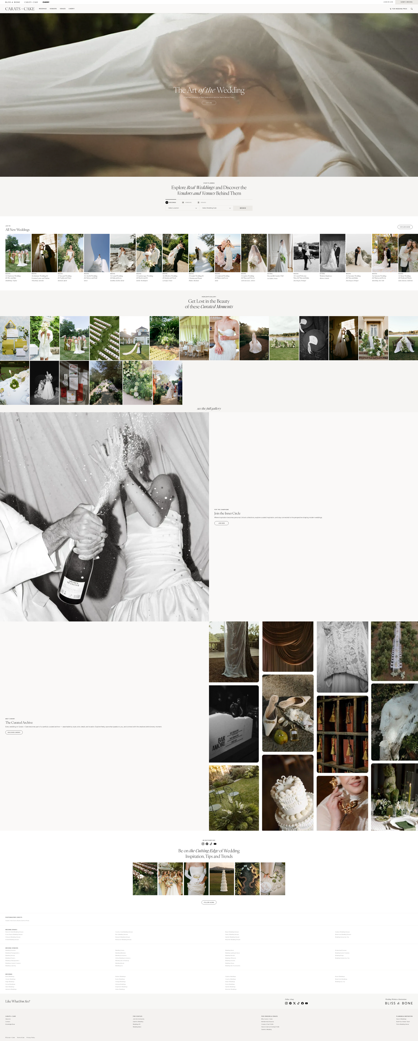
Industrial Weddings (11, 989)
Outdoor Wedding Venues (342, 932)
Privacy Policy (31, 1037)
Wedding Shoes (229, 963)
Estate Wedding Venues (12, 939)
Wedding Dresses (230, 960)
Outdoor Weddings (230, 976)
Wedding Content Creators (13, 963)
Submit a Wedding (138, 1021)
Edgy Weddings (9, 981)
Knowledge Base (10, 1024)
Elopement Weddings (121, 986)
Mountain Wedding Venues (232, 939)
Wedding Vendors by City (342, 958)
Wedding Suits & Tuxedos (342, 953)
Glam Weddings (9, 986)
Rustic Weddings (120, 979)
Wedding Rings (339, 955)
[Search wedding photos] (46, 2)
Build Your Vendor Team (403, 1021)
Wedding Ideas (137, 1026)
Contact (7, 1021)
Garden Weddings (230, 986)
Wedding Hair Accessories (232, 965)
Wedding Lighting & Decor (232, 953)
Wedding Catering (10, 965)
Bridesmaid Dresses (340, 950)
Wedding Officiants (230, 958)
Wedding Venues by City (342, 937)
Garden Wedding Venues (232, 937)
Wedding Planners (10, 950)
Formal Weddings (10, 984)
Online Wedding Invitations (122, 958)
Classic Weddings (10, 979)
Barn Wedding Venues (121, 934)
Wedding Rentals (230, 955)
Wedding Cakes (119, 950)
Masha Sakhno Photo (23, 920)
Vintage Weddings (120, 981)
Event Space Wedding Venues (14, 934)
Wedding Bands (119, 963)
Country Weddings (230, 979)
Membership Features (267, 1021)
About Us (8, 1019)
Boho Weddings (9, 976)
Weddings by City (340, 981)
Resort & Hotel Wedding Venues (14, 932)
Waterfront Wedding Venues (343, 934)
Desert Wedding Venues (232, 934)
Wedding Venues (10, 955)
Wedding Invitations (120, 955)
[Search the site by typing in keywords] (411, 9)
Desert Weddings (230, 981)
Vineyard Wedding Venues (12, 937)
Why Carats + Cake (267, 1019)
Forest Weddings (230, 984)
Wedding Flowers (10, 958)
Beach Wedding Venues (232, 932)
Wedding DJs (119, 965)
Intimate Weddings (120, 984)
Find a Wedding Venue (402, 1024)
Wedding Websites (120, 953)
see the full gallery (209, 408)
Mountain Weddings (231, 989)
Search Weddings (401, 1019)
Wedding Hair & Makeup (122, 960)
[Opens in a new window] (12, 2)
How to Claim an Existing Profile (270, 1026)
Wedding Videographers (12, 960)
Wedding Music (229, 950)
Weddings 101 (136, 1024)
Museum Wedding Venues (122, 937)
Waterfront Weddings (341, 979)
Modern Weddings (120, 976)
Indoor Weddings (120, 989)
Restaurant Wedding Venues (123, 939)
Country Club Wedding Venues (124, 932)
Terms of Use (20, 1037)
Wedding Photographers (12, 953)
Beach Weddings (340, 976)
